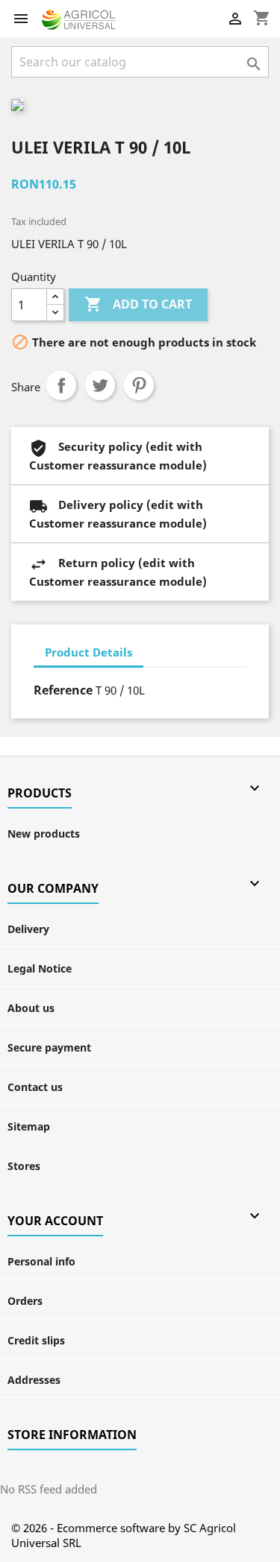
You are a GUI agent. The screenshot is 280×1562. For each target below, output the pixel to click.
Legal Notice (39, 968)
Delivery (28, 929)
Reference (63, 690)
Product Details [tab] (88, 652)
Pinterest (139, 385)
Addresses (33, 1380)
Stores (23, 1166)
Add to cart (138, 304)
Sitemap (28, 1126)
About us (31, 1008)
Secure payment (49, 1047)
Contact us (35, 1087)
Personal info (41, 1261)
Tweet (100, 385)
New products (43, 833)
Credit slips (36, 1340)
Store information (72, 1434)
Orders (25, 1301)
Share (61, 385)
